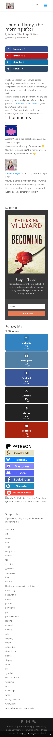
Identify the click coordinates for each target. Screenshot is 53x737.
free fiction (10, 564)
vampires (9, 682)
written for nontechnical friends (19, 708)
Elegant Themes (14, 730)
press (7, 612)
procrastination (12, 616)
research (9, 625)
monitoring (10, 590)
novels (8, 599)
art (6, 533)
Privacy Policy (25, 726)
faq (6, 559)
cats (7, 542)
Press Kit (11, 726)
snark (7, 664)
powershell (10, 607)
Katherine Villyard (16, 34)
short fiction (10, 651)
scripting (9, 638)
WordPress (41, 730)
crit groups (10, 551)
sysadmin (9, 673)
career (8, 538)
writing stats (11, 703)
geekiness (9, 37)
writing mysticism (13, 699)
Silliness (8, 655)
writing (8, 695)
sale (7, 634)
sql (6, 668)
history (8, 581)
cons (7, 546)
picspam (9, 603)
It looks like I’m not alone (25, 103)
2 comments (22, 37)
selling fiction (11, 647)
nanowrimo (10, 594)
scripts (8, 642)
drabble (8, 555)
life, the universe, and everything (20, 586)
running (8, 629)
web (7, 686)
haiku (7, 577)
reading (8, 620)
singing (8, 660)
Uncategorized (12, 677)
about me (9, 529)
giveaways (10, 573)
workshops (10, 690)
